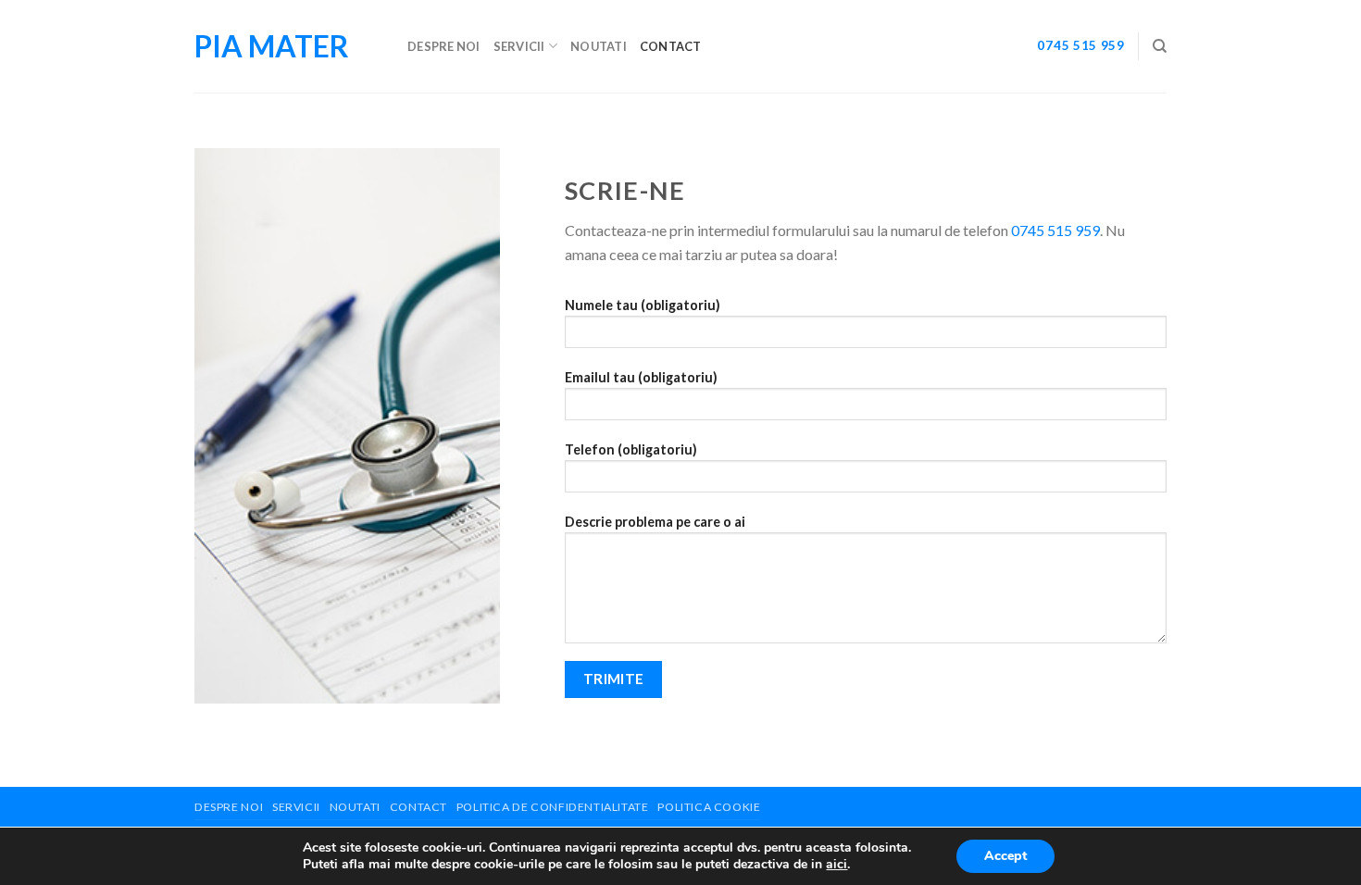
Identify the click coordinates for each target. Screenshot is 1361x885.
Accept (1005, 856)
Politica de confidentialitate (552, 807)
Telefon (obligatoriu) (631, 449)
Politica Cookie (708, 807)
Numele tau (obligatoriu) (642, 305)
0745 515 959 (1080, 45)
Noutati (598, 46)
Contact (671, 46)
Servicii (519, 46)
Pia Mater (271, 46)
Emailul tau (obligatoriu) (641, 377)
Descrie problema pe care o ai (655, 522)
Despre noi (444, 46)
